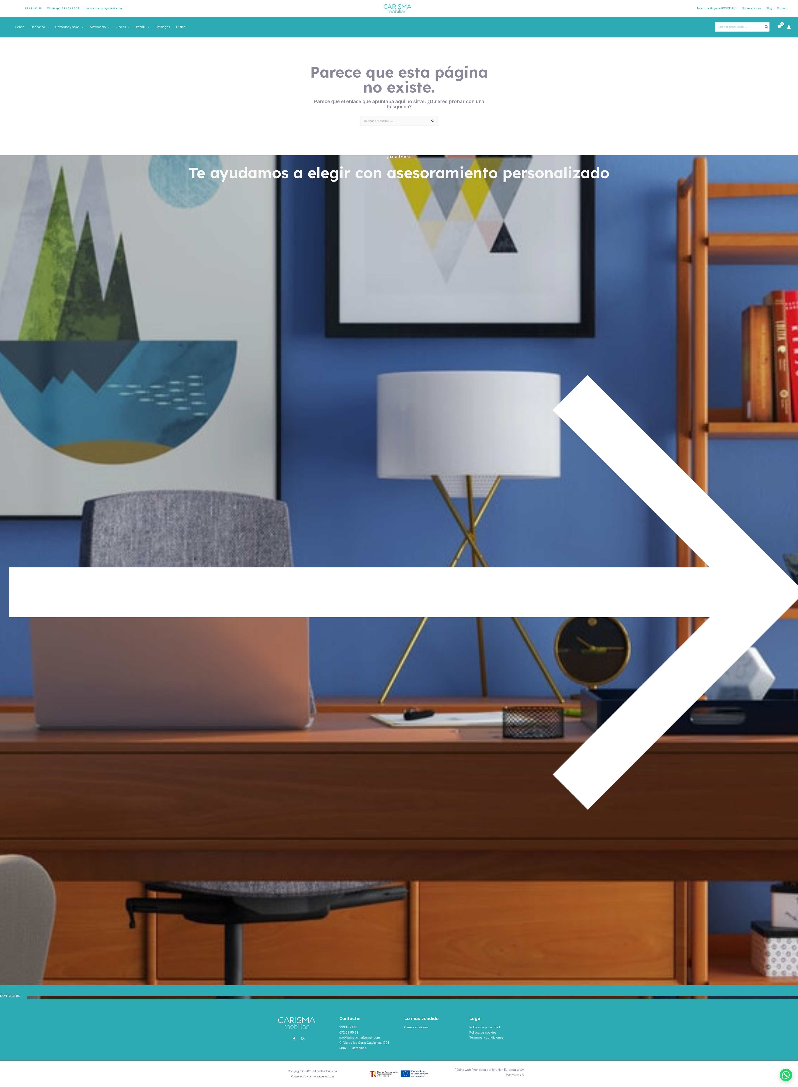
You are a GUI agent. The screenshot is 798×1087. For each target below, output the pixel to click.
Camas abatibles (416, 1027)
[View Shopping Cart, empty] (779, 27)
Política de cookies (482, 1032)
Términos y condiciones (486, 1037)
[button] (47, 27)
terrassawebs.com (321, 1076)
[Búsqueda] (766, 26)
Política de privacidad (484, 1027)
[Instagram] (16, 8)
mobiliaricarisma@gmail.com (103, 8)
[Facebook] (9, 8)
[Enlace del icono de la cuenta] (789, 27)
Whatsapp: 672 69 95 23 (63, 8)
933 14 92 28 (33, 8)
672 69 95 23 (348, 1032)
